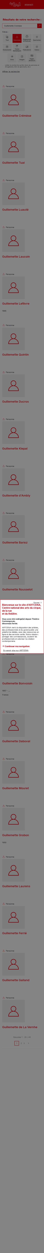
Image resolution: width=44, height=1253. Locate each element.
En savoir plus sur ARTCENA (15, 650)
